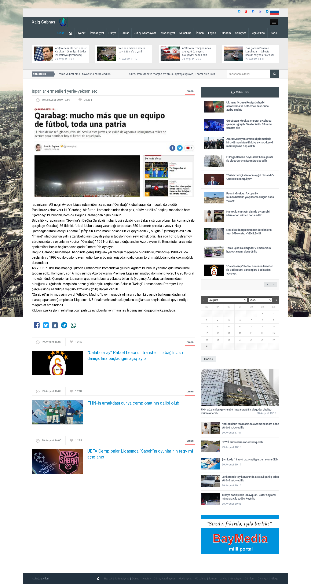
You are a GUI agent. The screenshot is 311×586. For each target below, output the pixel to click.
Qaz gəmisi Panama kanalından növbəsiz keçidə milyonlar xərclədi (259, 51)
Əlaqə (273, 32)
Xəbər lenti (242, 92)
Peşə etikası (258, 32)
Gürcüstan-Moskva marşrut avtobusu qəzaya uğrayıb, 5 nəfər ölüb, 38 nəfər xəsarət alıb (175, 73)
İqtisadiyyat (97, 32)
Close (60, 32)
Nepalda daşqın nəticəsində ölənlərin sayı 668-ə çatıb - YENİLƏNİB (249, 231)
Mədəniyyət (168, 32)
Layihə (212, 32)
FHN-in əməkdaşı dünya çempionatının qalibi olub (133, 403)
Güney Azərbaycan (145, 32)
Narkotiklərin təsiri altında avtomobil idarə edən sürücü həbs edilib (248, 213)
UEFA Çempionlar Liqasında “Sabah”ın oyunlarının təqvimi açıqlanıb (140, 454)
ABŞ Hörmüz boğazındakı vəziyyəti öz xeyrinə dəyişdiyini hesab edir (197, 51)
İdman (200, 32)
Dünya (112, 32)
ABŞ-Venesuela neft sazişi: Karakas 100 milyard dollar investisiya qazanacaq (71, 51)
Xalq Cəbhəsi (44, 22)
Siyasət (81, 32)
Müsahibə (185, 32)
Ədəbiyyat (236, 578)
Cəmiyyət (240, 32)
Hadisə (125, 32)
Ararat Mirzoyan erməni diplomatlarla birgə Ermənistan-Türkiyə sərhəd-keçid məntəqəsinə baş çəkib (249, 142)
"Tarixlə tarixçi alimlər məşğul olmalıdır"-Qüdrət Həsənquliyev (250, 177)
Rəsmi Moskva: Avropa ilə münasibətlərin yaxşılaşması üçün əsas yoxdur (250, 197)
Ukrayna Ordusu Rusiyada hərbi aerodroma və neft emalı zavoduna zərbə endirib (247, 106)
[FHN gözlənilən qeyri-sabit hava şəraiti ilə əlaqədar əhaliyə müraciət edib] (240, 387)
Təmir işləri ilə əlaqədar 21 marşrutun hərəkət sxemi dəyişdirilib (248, 249)
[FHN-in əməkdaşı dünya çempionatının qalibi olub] (57, 414)
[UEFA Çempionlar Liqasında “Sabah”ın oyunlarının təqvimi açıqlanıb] (57, 463)
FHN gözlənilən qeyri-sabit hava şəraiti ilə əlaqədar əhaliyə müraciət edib (249, 158)
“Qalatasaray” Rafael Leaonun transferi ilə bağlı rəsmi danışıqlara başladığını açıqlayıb (136, 355)
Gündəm (225, 32)
